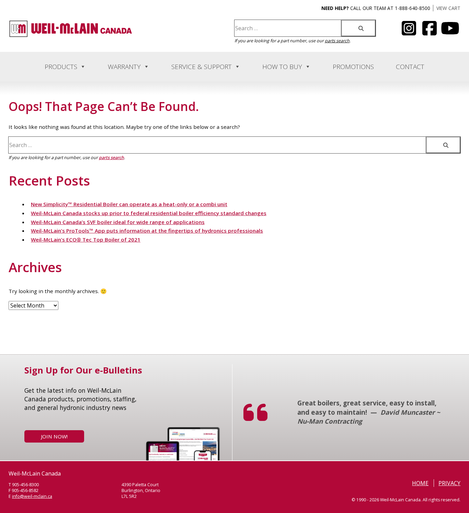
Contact (410, 66)
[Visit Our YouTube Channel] (409, 32)
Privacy (449, 483)
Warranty (124, 66)
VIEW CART (448, 8)
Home (420, 483)
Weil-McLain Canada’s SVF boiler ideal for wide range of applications (118, 222)
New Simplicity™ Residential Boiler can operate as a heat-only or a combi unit (129, 204)
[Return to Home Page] (71, 36)
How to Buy (282, 66)
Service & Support (201, 66)
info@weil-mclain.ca (32, 496)
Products (61, 66)
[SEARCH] (358, 28)
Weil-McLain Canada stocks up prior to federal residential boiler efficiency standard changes (148, 213)
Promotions (353, 66)
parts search (337, 41)
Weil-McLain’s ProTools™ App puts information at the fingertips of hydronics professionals (147, 230)
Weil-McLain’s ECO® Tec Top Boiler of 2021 (85, 239)
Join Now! (54, 436)
